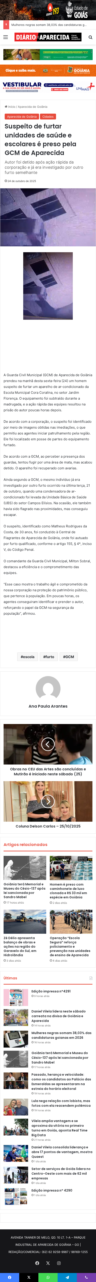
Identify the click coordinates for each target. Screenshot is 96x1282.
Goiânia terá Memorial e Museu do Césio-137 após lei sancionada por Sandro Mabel (25, 890)
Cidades (48, 116)
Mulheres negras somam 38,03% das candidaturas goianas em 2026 (61, 1035)
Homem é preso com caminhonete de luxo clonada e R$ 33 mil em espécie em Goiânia (68, 891)
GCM (69, 656)
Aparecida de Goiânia (32, 106)
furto (50, 656)
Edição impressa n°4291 (51, 991)
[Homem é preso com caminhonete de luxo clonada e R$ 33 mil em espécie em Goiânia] (71, 868)
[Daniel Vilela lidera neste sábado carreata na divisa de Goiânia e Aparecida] (16, 1017)
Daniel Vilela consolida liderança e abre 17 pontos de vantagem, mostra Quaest (61, 1152)
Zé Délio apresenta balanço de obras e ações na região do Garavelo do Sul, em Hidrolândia (20, 946)
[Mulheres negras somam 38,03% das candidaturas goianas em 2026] (16, 1039)
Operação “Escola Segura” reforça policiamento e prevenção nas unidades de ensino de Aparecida (70, 946)
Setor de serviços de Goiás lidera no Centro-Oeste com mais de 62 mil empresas (61, 1174)
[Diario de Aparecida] (48, 37)
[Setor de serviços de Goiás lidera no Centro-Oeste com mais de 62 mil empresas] (16, 1175)
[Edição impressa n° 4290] (16, 1196)
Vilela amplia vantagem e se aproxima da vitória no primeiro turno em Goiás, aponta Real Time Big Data (59, 1128)
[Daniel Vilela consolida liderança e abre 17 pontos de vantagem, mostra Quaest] (16, 1153)
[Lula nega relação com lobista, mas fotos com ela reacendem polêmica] (16, 1107)
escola (28, 656)
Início (11, 106)
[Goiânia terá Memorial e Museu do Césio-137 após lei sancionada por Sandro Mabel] (25, 868)
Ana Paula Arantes (48, 706)
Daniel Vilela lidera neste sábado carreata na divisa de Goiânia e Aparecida (58, 1016)
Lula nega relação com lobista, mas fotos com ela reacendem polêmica (61, 1103)
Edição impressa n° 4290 (51, 1190)
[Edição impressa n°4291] (16, 997)
